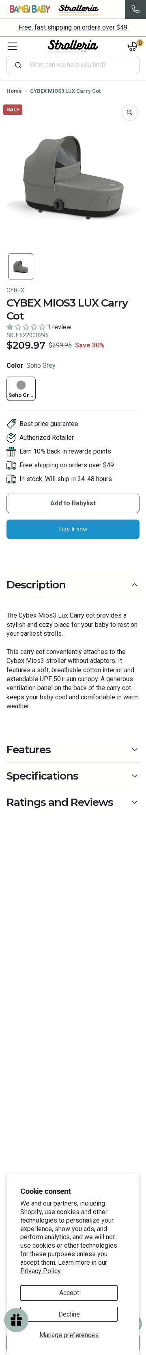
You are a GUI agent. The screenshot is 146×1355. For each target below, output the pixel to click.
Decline (69, 1314)
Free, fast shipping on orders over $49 (73, 27)
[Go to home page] (73, 46)
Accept (69, 1293)
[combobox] (76, 65)
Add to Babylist (73, 503)
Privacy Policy (40, 1271)
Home (14, 91)
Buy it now (73, 529)
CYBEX (15, 290)
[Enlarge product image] (130, 112)
